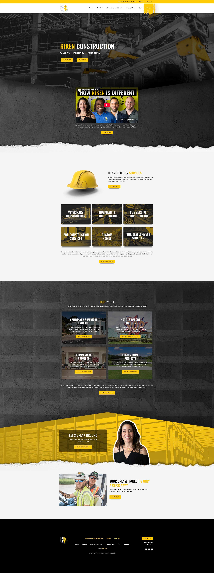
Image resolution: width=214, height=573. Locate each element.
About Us (100, 8)
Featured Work (130, 8)
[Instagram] (149, 549)
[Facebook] (146, 549)
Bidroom (109, 538)
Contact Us (149, 8)
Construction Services (113, 8)
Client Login (117, 538)
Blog (140, 8)
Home (91, 8)
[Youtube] (152, 549)
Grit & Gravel (104, 548)
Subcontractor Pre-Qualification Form (94, 538)
